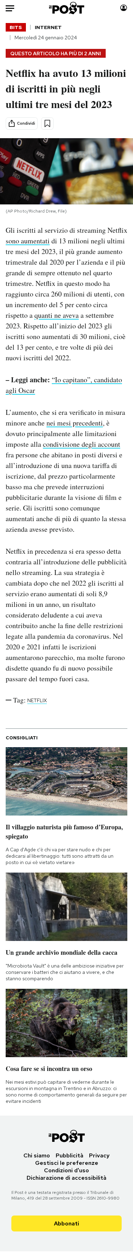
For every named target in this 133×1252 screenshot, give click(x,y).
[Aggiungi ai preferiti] (47, 123)
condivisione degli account (81, 444)
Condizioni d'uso (66, 1170)
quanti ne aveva (56, 315)
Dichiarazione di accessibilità (66, 1177)
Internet (48, 27)
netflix (37, 700)
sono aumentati (28, 241)
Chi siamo (36, 1155)
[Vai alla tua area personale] (123, 8)
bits (16, 27)
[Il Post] (66, 8)
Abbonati (66, 1223)
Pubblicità (69, 1155)
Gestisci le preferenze (66, 1163)
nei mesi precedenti (74, 423)
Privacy (99, 1155)
